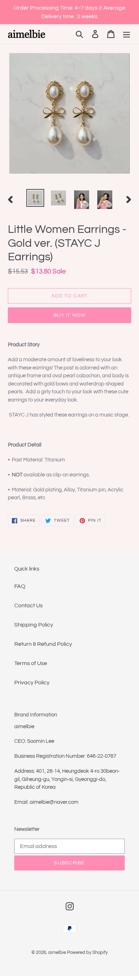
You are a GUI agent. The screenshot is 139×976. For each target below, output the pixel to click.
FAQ (19, 586)
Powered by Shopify (87, 952)
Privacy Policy (32, 682)
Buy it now (69, 315)
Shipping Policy (33, 625)
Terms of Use (30, 663)
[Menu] (126, 34)
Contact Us (28, 605)
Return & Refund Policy (43, 644)
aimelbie (57, 952)
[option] (35, 198)
